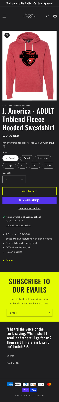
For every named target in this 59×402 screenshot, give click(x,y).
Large (9, 165)
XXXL (48, 165)
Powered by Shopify (36, 396)
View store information (18, 225)
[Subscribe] (48, 313)
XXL (34, 165)
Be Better (24, 396)
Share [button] (9, 260)
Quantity (6, 173)
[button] (4, 16)
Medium (43, 158)
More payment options (29, 208)
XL (22, 165)
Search (11, 355)
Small (27, 158)
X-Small (10, 158)
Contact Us (13, 363)
